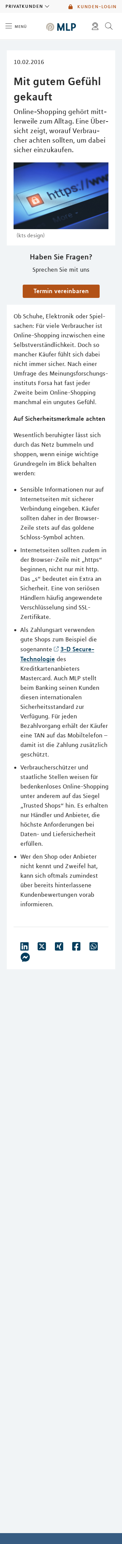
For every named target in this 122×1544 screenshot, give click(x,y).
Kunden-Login (96, 6)
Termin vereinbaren (61, 291)
